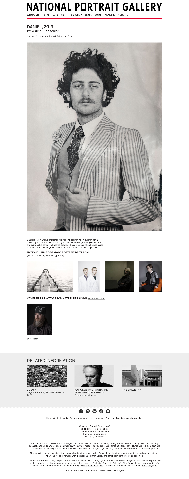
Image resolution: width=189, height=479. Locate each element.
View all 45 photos (54, 255)
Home (49, 418)
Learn (88, 15)
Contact (57, 418)
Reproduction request (92, 465)
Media (65, 418)
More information (36, 255)
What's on (33, 15)
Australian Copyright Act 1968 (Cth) (110, 463)
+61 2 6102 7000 (98, 434)
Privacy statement (78, 418)
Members (110, 15)
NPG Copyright (149, 465)
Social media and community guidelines (124, 418)
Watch (98, 15)
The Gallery (75, 15)
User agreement (96, 418)
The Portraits (49, 15)
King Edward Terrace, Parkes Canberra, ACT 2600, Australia (94, 430)
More (121, 15)
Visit (63, 15)
